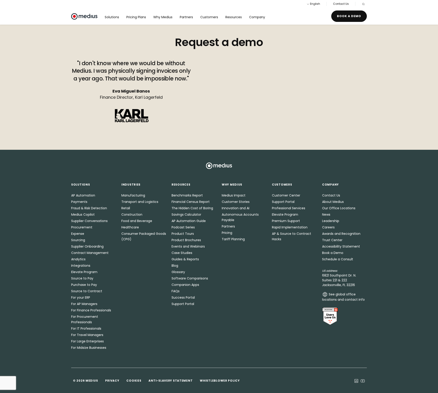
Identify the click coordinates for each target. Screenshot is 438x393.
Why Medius (162, 17)
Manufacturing (133, 195)
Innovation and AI (235, 208)
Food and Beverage (136, 221)
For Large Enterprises (87, 341)
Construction (131, 214)
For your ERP (80, 297)
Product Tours (183, 233)
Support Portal (183, 304)
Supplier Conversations (89, 221)
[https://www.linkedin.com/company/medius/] (356, 380)
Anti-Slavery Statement (171, 380)
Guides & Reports (185, 259)
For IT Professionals (86, 328)
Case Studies (182, 253)
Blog (175, 265)
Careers (328, 227)
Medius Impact (233, 195)
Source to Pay (82, 278)
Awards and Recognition (341, 233)
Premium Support (286, 221)
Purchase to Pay (84, 284)
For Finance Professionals (91, 310)
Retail (125, 208)
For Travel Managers (87, 335)
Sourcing (78, 240)
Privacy (112, 380)
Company (257, 17)
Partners (186, 17)
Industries (131, 184)
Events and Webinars (188, 246)
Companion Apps (185, 284)
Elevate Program (84, 272)
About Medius (333, 201)
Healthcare (130, 227)
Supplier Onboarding (87, 246)
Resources (233, 17)
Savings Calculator (186, 214)
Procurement (81, 227)
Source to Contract (86, 291)
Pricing (227, 232)
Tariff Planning (233, 239)
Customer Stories (236, 201)
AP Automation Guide (189, 221)
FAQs (176, 291)
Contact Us (341, 4)
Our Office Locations (338, 208)
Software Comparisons (190, 278)
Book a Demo (349, 16)
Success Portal (183, 297)
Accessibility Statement (341, 246)
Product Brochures (186, 240)
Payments (79, 201)
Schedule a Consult (337, 259)
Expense (77, 233)
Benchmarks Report (187, 195)
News (326, 214)
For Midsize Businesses (88, 347)
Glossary (178, 272)
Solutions (112, 17)
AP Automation (83, 195)
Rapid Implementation (290, 227)
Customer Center (286, 195)
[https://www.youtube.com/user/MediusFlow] (362, 380)
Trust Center (332, 240)
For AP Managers (84, 304)
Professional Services (288, 208)
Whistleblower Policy (220, 380)
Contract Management (90, 253)
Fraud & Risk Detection (89, 208)
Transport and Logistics (139, 201)
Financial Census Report (191, 201)
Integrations (80, 265)
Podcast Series (183, 227)
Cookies (133, 380)
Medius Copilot (83, 214)
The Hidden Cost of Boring (192, 208)
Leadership (330, 221)
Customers (209, 17)
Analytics (78, 259)
